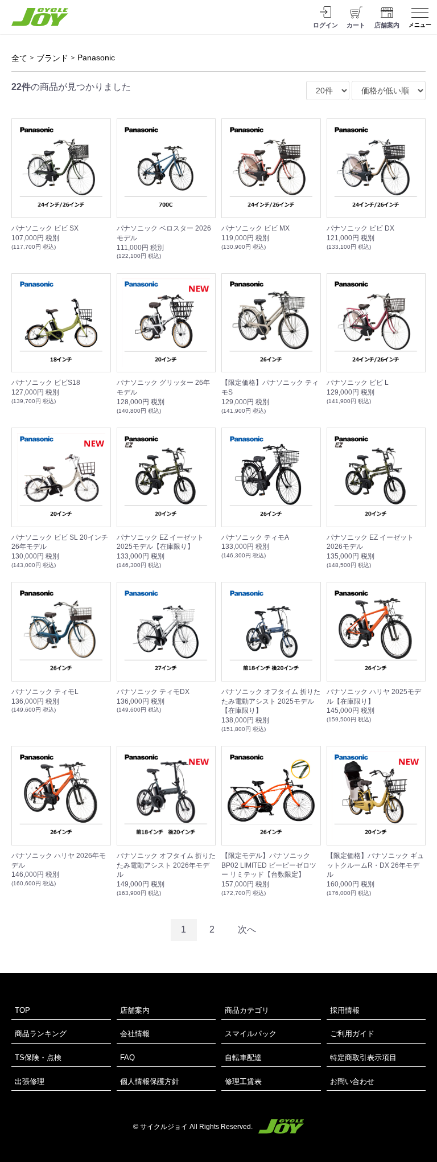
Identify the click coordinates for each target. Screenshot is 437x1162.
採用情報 (345, 1010)
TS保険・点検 (38, 1057)
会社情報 (135, 1033)
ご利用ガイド (352, 1033)
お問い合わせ (352, 1081)
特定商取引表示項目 (363, 1057)
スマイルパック (251, 1033)
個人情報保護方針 (149, 1081)
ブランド (52, 58)
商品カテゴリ (247, 1010)
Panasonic (96, 57)
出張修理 (29, 1081)
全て (19, 58)
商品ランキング (41, 1033)
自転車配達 (243, 1057)
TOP (22, 1010)
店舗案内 (135, 1010)
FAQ (127, 1057)
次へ (247, 929)
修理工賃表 (243, 1081)
